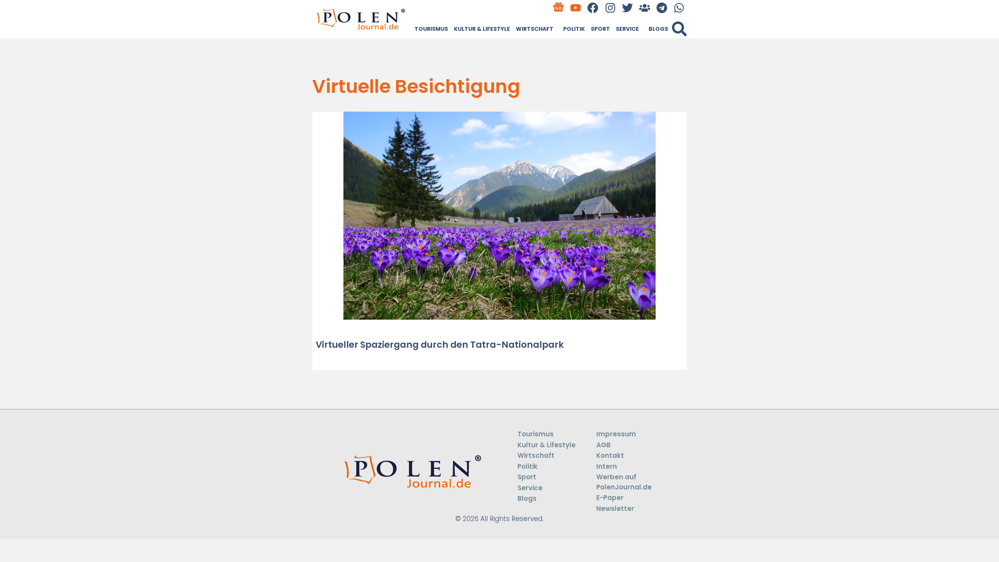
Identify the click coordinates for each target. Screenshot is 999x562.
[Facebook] (593, 7)
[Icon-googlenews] (558, 7)
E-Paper (610, 497)
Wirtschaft (534, 29)
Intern (606, 466)
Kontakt (610, 455)
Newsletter (615, 508)
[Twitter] (627, 7)
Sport (600, 29)
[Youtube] (575, 7)
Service (627, 29)
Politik (574, 29)
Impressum (616, 434)
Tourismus (431, 29)
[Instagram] (610, 7)
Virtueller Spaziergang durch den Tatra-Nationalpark (440, 344)
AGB (603, 445)
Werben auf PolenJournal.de (624, 482)
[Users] (644, 7)
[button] (679, 28)
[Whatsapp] (679, 7)
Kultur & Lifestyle (482, 29)
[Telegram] (662, 7)
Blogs (658, 29)
